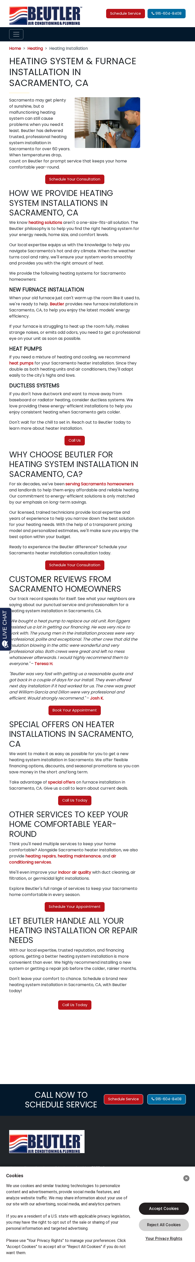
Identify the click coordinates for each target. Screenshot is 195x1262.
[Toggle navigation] (16, 34)
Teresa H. (44, 664)
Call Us (75, 440)
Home (15, 48)
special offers (61, 782)
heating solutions (45, 222)
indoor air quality (74, 872)
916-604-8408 (168, 13)
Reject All (164, 1225)
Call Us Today (74, 800)
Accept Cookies (164, 1208)
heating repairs (40, 856)
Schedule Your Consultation (74, 179)
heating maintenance (79, 856)
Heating (35, 48)
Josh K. (97, 698)
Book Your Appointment (75, 710)
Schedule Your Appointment (75, 906)
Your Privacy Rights (163, 1238)
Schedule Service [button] (125, 13)
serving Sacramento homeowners (100, 484)
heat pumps (21, 363)
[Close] (186, 1178)
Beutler (57, 304)
